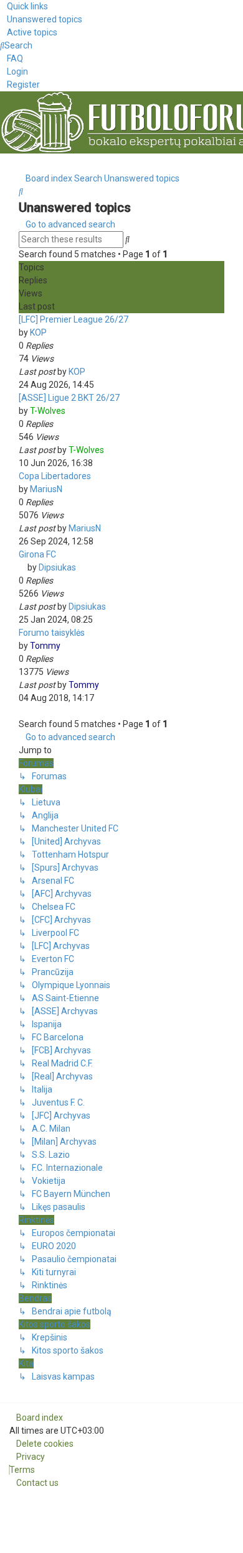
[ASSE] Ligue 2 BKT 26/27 (69, 398)
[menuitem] (41, 19)
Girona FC (37, 554)
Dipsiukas (57, 567)
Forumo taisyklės (52, 633)
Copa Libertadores (55, 476)
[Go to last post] (90, 372)
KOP (38, 332)
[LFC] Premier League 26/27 (73, 319)
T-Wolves (47, 411)
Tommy (45, 646)
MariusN (46, 489)
